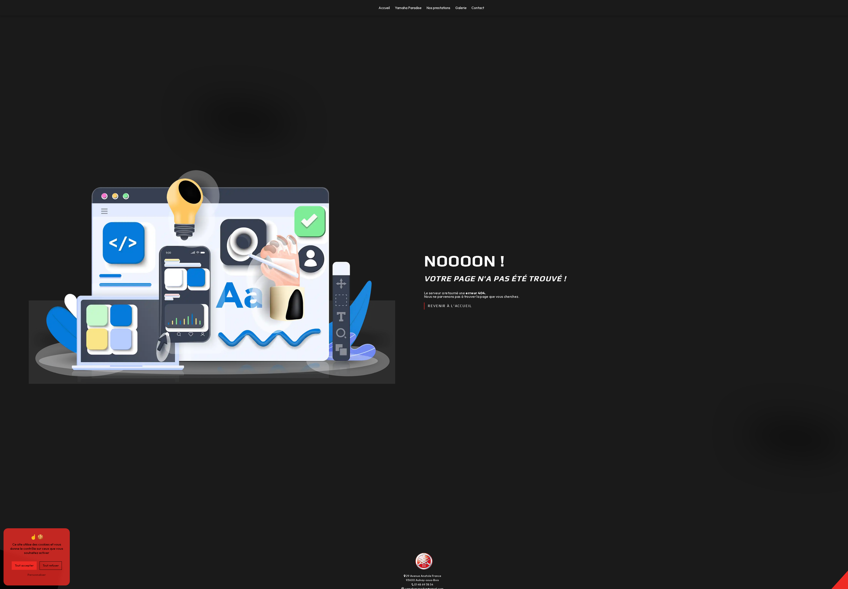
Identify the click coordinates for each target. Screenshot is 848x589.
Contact (477, 8)
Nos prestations (438, 8)
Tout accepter (24, 565)
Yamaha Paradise (408, 8)
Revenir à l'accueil (450, 306)
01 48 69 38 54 (423, 584)
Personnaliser (37, 574)
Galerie (461, 8)
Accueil (384, 8)
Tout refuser (51, 565)
